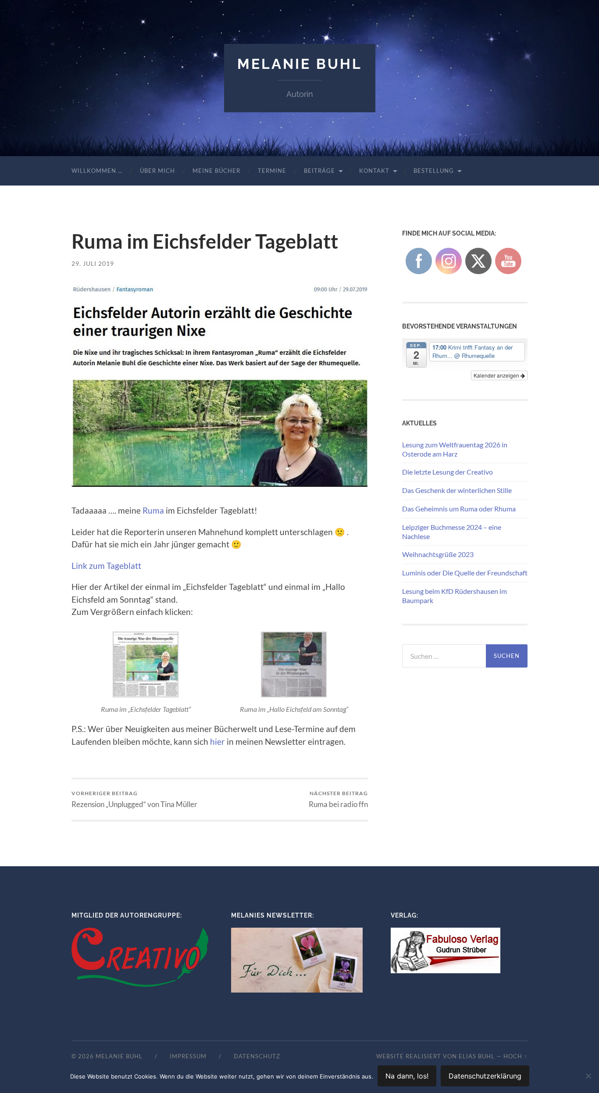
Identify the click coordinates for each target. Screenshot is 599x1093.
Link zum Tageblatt (106, 566)
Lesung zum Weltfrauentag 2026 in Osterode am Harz (454, 449)
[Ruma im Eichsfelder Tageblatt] (219, 386)
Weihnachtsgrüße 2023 (438, 554)
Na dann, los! (406, 1076)
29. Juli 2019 (92, 263)
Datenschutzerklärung (485, 1076)
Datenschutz (257, 1056)
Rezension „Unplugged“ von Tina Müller (134, 799)
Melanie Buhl (299, 64)
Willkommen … (96, 170)
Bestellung (434, 170)
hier (217, 741)
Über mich (157, 170)
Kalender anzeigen (497, 375)
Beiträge (319, 170)
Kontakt (374, 170)
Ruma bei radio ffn (338, 799)
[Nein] (588, 1076)
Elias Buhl (477, 1056)
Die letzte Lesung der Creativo (447, 472)
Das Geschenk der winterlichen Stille (457, 490)
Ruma (153, 510)
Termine (272, 170)
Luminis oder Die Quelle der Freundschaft (465, 572)
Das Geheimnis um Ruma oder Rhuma (459, 508)
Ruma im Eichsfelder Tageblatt (204, 241)
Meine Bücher (216, 170)
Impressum (188, 1056)
